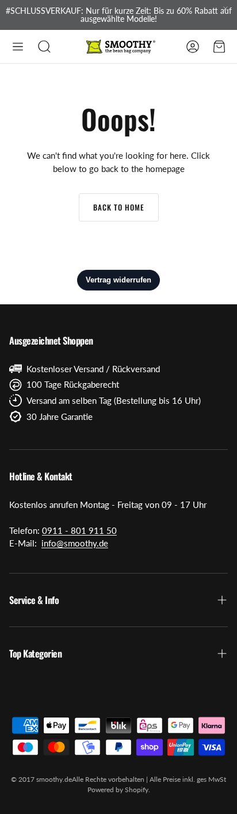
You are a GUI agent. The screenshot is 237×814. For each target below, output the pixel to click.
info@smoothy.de (74, 543)
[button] (17, 46)
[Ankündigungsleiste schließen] (225, 8)
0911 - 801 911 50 (79, 530)
